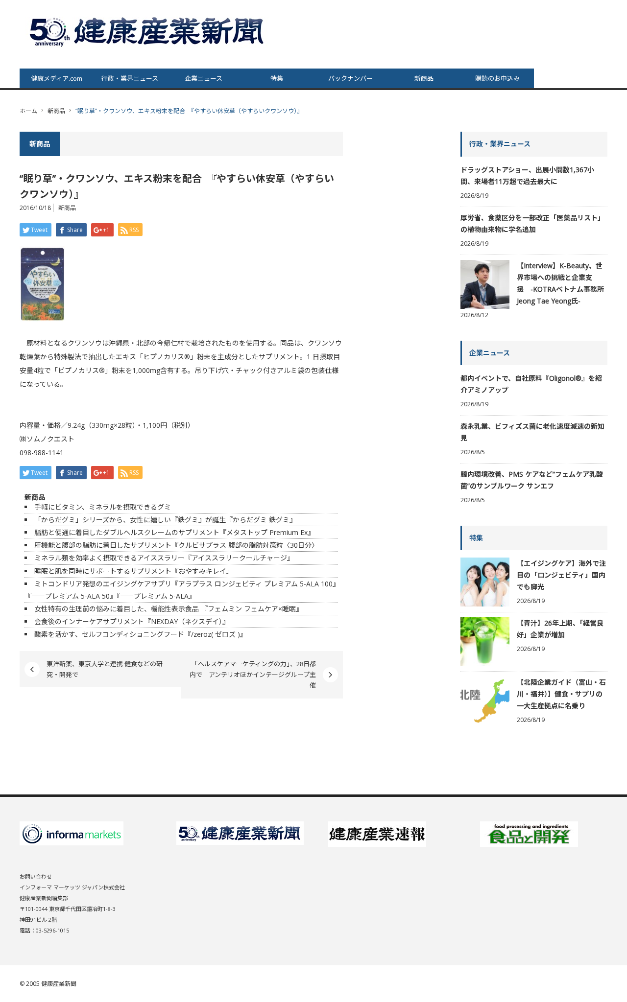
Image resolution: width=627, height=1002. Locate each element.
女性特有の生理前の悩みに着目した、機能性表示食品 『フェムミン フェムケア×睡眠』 (168, 608)
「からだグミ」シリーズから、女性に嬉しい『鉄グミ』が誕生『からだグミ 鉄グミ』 (165, 519)
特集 (276, 78)
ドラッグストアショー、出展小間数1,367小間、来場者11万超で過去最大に (527, 175)
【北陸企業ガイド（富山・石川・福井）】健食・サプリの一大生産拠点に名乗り (561, 693)
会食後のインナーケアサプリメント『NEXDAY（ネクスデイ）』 (131, 621)
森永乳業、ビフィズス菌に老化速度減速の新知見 (532, 432)
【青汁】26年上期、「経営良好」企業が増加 (560, 628)
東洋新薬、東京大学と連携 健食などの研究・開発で (105, 669)
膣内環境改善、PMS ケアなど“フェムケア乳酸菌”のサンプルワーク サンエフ (531, 479)
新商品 (424, 78)
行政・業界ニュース (129, 78)
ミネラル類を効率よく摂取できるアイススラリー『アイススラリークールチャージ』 (164, 557)
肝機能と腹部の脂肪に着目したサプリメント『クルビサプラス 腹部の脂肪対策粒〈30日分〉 (176, 545)
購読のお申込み (497, 78)
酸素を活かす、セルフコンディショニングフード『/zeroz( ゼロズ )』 (140, 634)
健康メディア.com (56, 78)
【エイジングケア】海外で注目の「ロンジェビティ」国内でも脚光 (561, 575)
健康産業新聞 (58, 983)
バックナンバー (350, 78)
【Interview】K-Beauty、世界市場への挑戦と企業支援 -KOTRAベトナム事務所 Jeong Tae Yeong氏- (560, 283)
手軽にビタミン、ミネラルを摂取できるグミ (102, 507)
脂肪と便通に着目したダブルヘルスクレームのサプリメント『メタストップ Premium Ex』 (174, 532)
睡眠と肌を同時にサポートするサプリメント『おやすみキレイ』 (133, 571)
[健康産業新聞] (147, 31)
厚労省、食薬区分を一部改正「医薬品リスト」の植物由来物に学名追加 (532, 223)
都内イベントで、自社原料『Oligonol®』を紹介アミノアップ (531, 384)
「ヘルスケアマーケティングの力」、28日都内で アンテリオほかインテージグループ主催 (253, 674)
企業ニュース (203, 78)
